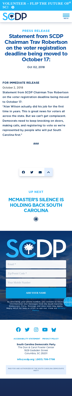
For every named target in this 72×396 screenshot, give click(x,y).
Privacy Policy (50, 339)
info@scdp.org (25, 359)
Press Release (36, 31)
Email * (12, 261)
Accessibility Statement (27, 339)
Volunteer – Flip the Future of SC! (36, 5)
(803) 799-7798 (45, 359)
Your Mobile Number (19, 279)
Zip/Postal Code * (17, 270)
